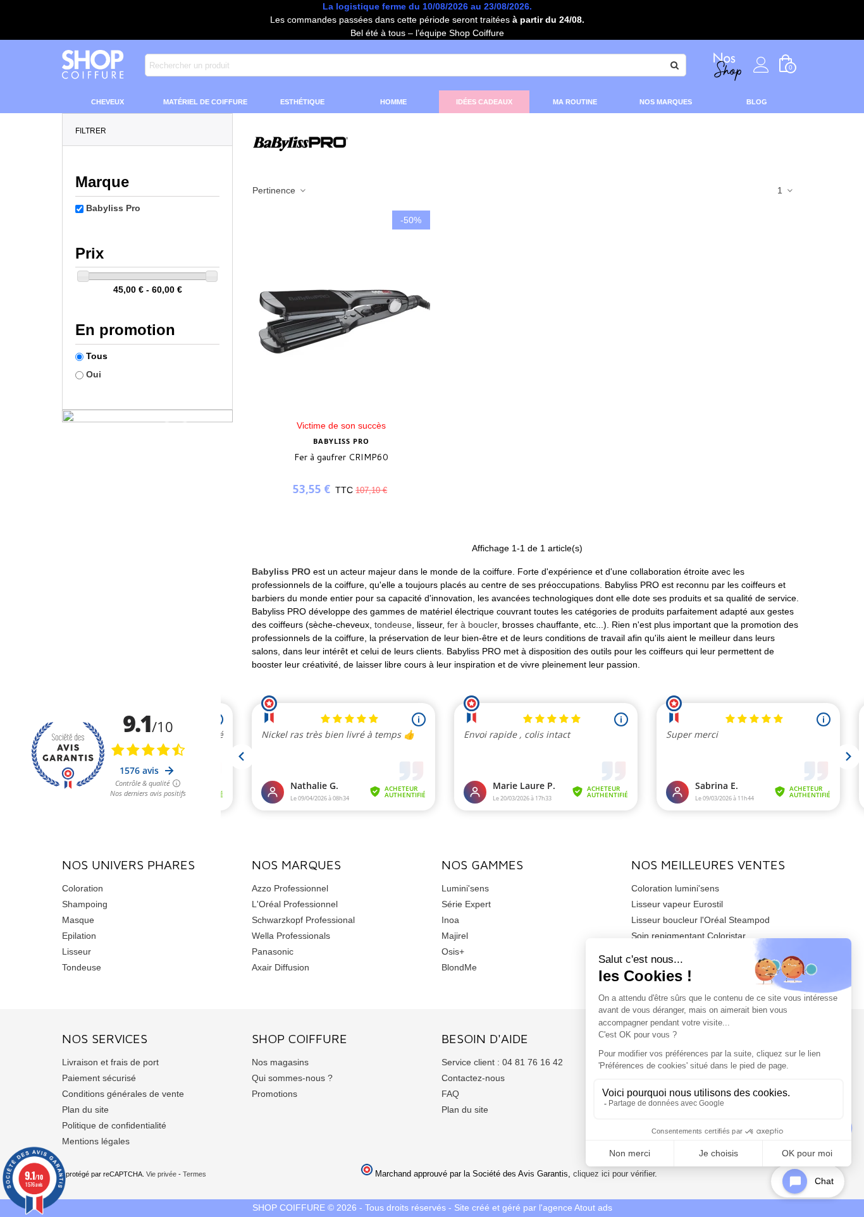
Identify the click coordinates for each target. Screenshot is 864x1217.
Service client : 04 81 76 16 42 (502, 1062)
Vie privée (161, 1174)
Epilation (79, 936)
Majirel (454, 936)
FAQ (450, 1094)
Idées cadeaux (484, 102)
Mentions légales (96, 1141)
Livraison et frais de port (110, 1062)
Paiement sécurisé (99, 1078)
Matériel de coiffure (205, 102)
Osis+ (452, 951)
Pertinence (275, 190)
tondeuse (393, 625)
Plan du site (85, 1109)
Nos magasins (280, 1062)
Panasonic (272, 951)
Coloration (82, 888)
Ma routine (575, 102)
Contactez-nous (473, 1078)
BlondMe (459, 967)
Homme (393, 102)
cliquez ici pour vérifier (614, 1174)
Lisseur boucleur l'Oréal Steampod (700, 920)
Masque (78, 920)
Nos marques (665, 102)
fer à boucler (472, 625)
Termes (194, 1174)
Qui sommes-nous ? (292, 1078)
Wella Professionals (291, 936)
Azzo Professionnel (290, 888)
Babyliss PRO (282, 571)
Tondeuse (81, 967)
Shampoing (85, 904)
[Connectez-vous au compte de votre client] (761, 65)
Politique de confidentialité (114, 1125)
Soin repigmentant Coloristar (688, 936)
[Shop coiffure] (93, 65)
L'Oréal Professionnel (295, 904)
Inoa (450, 920)
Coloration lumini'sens (675, 888)
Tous (97, 356)
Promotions (274, 1094)
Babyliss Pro (113, 208)
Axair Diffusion (280, 967)
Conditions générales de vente (123, 1094)
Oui (93, 374)
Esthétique (302, 102)
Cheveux (107, 102)
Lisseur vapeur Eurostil (677, 904)
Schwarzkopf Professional (303, 920)
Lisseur (76, 951)
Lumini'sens (465, 888)
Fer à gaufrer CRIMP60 (341, 457)
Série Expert (466, 904)
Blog (756, 102)
